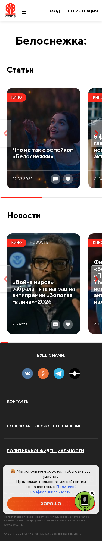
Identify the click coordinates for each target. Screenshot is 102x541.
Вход (54, 11)
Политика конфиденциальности (45, 451)
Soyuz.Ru (10, 10)
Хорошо (51, 503)
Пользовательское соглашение (44, 426)
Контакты (18, 401)
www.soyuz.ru (13, 524)
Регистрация (83, 11)
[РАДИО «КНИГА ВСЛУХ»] (85, 501)
